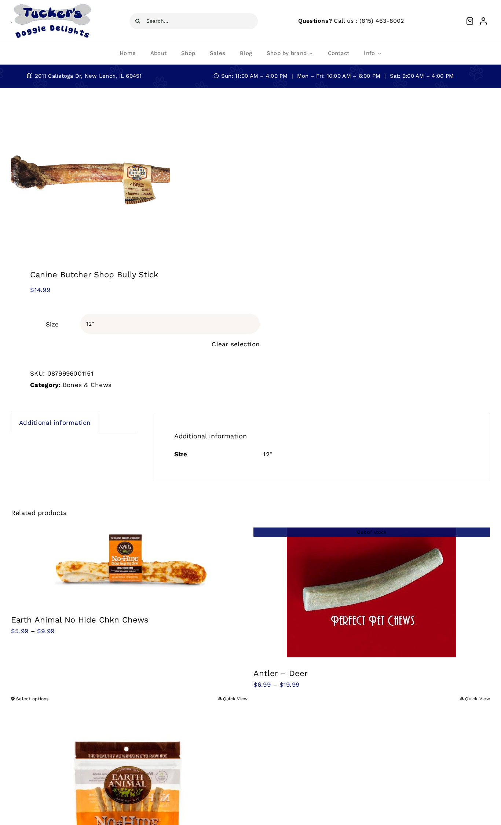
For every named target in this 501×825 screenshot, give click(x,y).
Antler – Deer (280, 673)
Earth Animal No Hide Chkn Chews (80, 619)
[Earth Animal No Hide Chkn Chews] (129, 566)
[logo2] (52, 5)
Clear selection (236, 344)
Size (52, 324)
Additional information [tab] (55, 422)
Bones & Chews (87, 384)
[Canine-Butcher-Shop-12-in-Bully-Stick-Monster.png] (126, 170)
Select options (32, 698)
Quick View (235, 698)
